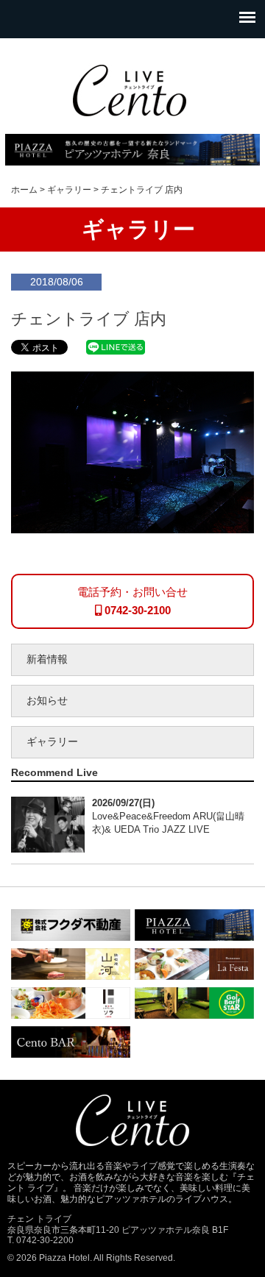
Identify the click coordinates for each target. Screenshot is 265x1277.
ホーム (24, 190)
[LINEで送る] (115, 346)
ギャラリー (52, 741)
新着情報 (47, 659)
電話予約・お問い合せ (132, 601)
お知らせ (47, 700)
